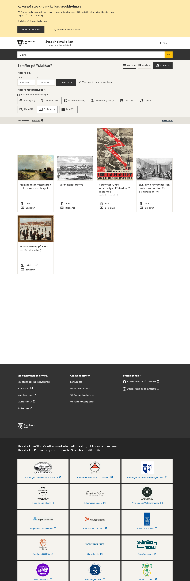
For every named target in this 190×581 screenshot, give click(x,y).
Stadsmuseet (23, 388)
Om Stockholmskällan (80, 388)
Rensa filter (167, 120)
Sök (168, 54)
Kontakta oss (76, 382)
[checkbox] (27, 100)
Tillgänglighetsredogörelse (82, 395)
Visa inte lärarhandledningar (35, 94)
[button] (24, 73)
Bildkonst (36, 120)
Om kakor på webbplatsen (82, 402)
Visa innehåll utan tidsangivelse (97, 82)
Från (19, 77)
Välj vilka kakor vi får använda (66, 29)
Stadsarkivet (23, 408)
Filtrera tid (23, 72)
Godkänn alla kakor (31, 29)
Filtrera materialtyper (30, 89)
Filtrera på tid (66, 82)
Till (38, 77)
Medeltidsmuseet (25, 395)
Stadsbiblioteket (24, 402)
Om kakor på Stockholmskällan (31, 21)
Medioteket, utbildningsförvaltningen (34, 382)
